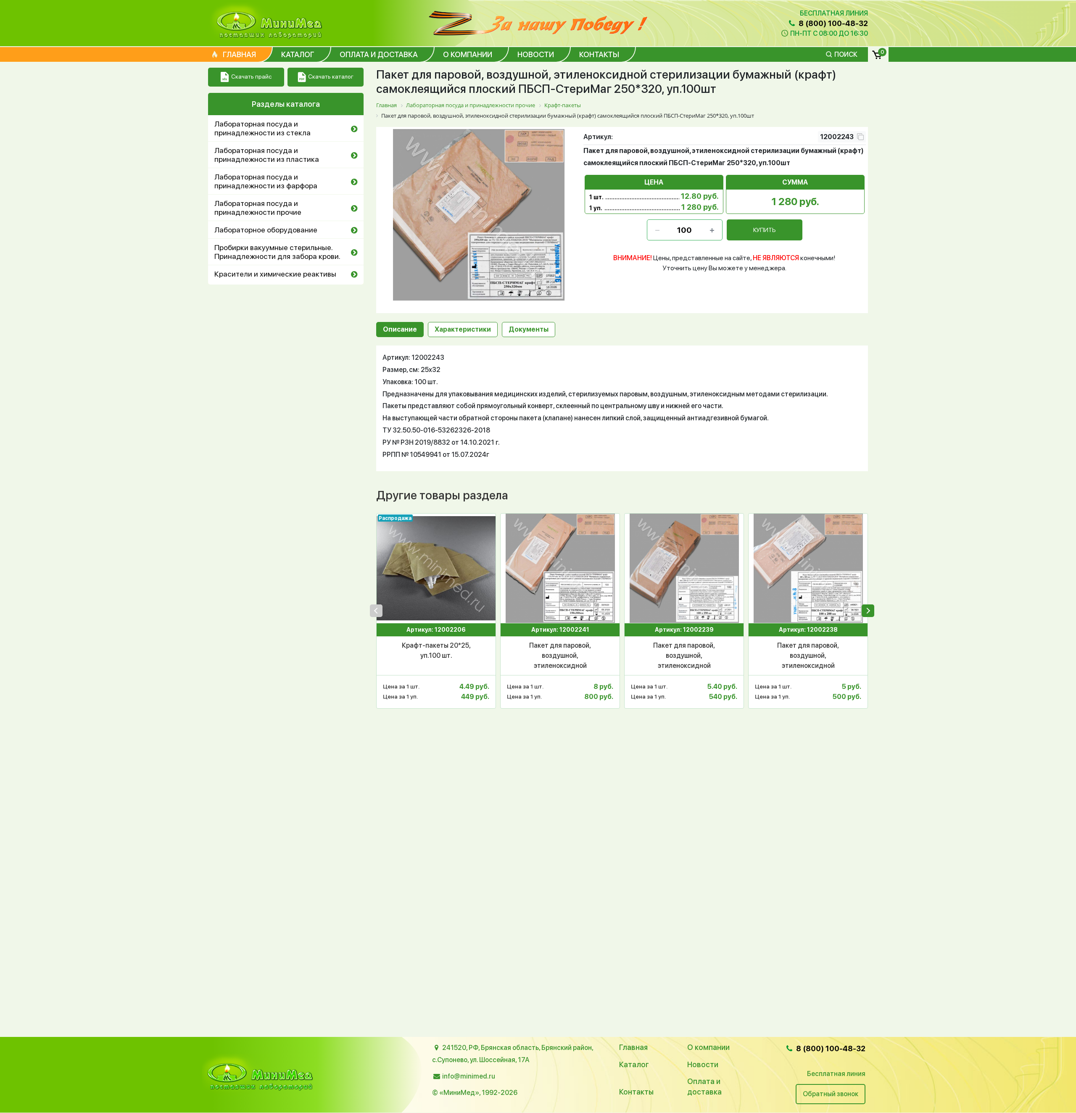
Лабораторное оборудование (265, 229)
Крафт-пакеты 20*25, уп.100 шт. (436, 650)
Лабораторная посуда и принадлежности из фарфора (265, 181)
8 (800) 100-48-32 (832, 23)
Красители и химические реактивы (275, 273)
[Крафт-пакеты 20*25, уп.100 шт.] (436, 568)
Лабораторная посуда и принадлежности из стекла (262, 128)
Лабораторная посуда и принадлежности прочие (257, 207)
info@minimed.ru (468, 1076)
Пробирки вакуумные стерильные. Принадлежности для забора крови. (277, 252)
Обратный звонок (830, 1094)
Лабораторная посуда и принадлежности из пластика (266, 155)
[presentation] (376, 610)
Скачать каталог (330, 76)
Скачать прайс (251, 76)
